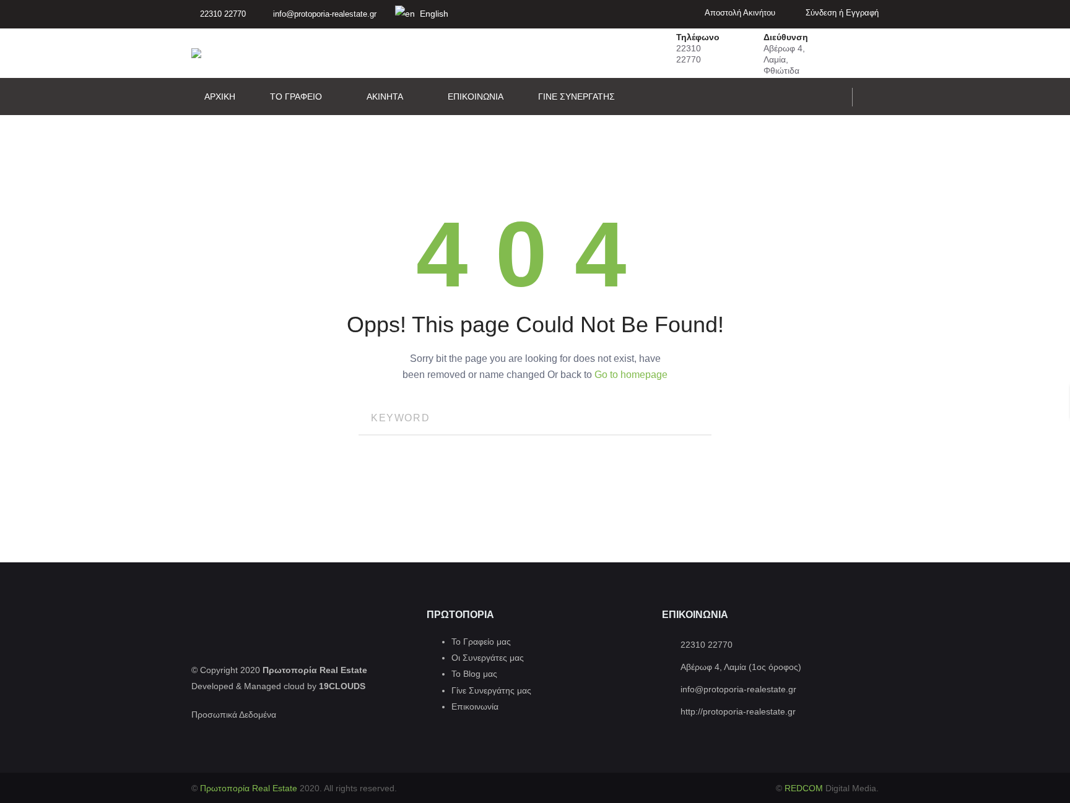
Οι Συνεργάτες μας (487, 658)
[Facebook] (875, 97)
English (433, 14)
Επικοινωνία (474, 706)
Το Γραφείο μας (481, 641)
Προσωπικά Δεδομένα (233, 714)
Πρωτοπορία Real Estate (250, 788)
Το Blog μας (474, 674)
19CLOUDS (342, 686)
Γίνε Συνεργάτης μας (491, 690)
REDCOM (805, 788)
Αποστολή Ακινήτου (739, 12)
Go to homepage (631, 374)
